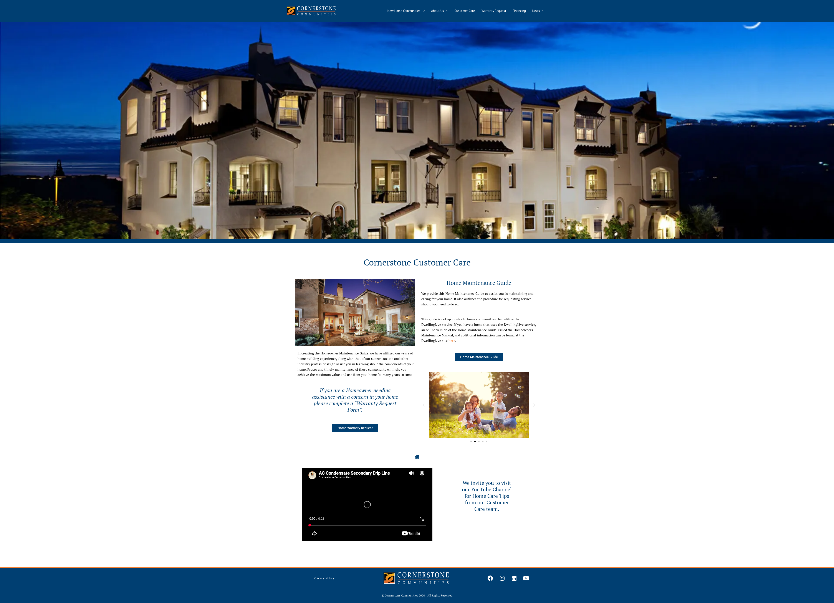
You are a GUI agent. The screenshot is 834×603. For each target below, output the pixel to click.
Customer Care (465, 11)
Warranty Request (494, 11)
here (451, 340)
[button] (422, 11)
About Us (437, 11)
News (536, 11)
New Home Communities (403, 11)
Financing (519, 11)
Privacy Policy (324, 578)
